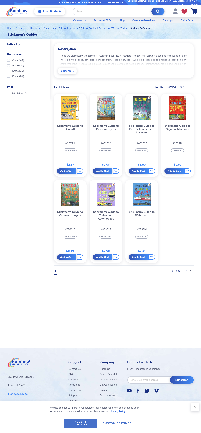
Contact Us (79, 20)
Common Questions (143, 20)
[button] (175, 11)
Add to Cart (66, 171)
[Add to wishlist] (80, 171)
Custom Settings (117, 423)
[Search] (157, 11)
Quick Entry (74, 390)
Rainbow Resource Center (19, 363)
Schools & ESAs (102, 20)
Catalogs (168, 20)
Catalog (104, 390)
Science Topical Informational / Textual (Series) (104, 28)
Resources (74, 384)
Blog (122, 20)
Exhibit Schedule (109, 374)
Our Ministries (107, 395)
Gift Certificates (108, 384)
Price (10, 86)
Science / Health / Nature (28, 28)
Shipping (73, 395)
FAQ (70, 374)
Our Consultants (108, 379)
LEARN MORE (115, 2)
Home (10, 28)
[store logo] (16, 11)
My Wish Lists (184, 11)
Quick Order (187, 20)
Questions (74, 379)
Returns (72, 400)
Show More (67, 71)
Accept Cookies (80, 423)
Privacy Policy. (118, 411)
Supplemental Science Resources (61, 28)
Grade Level (14, 54)
